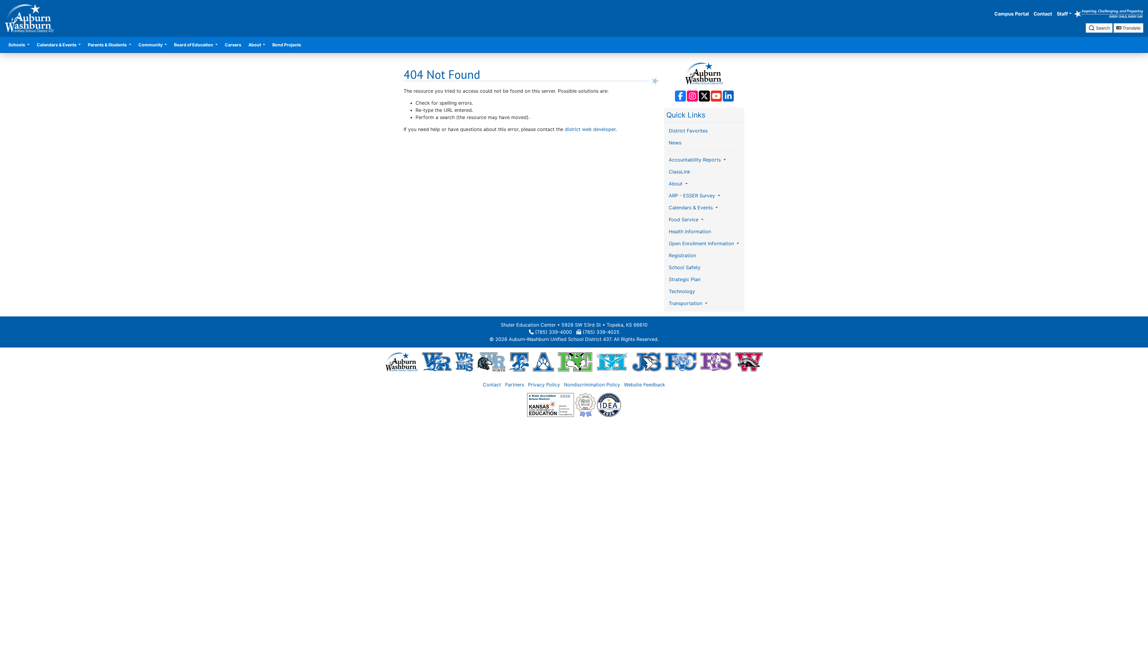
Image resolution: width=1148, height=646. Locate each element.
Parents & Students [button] (108, 44)
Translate (1131, 28)
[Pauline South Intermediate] (716, 362)
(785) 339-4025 (601, 332)
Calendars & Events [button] (57, 44)
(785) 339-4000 (553, 332)
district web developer (590, 129)
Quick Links (686, 115)
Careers (233, 44)
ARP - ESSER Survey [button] (693, 196)
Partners (514, 385)
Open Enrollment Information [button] (702, 243)
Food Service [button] (684, 220)
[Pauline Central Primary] (681, 362)
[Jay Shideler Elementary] (646, 362)
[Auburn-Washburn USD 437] (401, 362)
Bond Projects (286, 44)
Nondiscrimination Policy (592, 385)
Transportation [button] (686, 303)
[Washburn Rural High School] (436, 362)
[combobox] (1099, 28)
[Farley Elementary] (575, 362)
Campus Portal (1011, 14)
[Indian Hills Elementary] (612, 362)
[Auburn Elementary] (543, 362)
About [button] (255, 44)
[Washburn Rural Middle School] (464, 362)
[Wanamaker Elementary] (748, 362)
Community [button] (151, 44)
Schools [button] (17, 44)
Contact (1042, 14)
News (675, 143)
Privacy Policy (544, 385)
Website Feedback (644, 385)
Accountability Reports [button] (695, 160)
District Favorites (688, 131)
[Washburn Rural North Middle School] (491, 362)
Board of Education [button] (194, 44)
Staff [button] (1062, 14)
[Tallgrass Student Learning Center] (519, 362)
